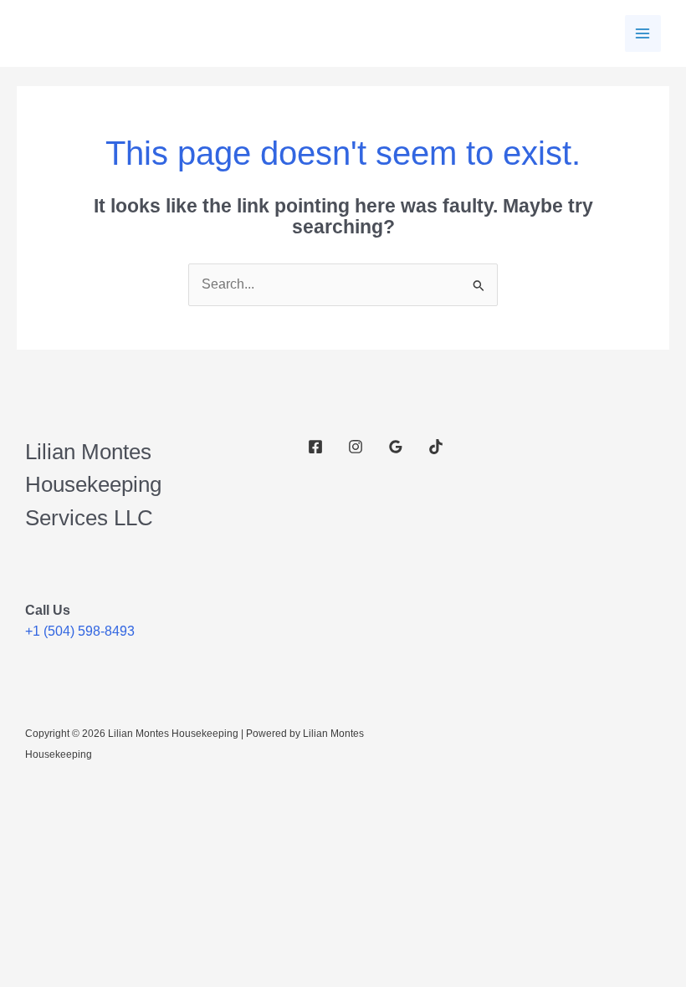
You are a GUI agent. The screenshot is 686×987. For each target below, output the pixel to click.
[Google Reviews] (395, 446)
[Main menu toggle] (643, 33)
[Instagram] (355, 446)
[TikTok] (435, 446)
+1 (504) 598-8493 (80, 631)
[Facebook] (315, 446)
